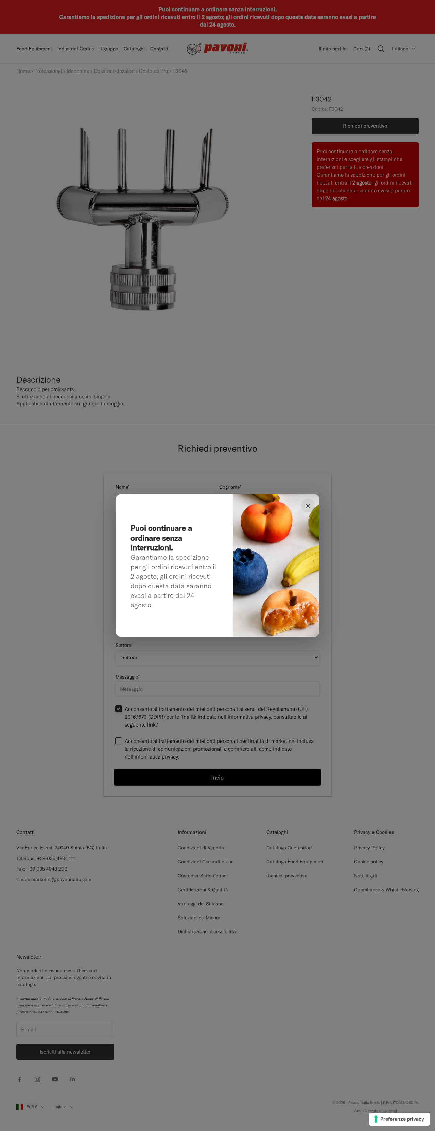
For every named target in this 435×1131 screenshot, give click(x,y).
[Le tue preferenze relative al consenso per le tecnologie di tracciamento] (399, 1119)
